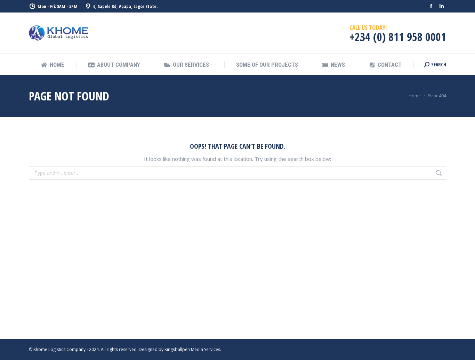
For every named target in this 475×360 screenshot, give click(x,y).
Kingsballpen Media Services (192, 349)
